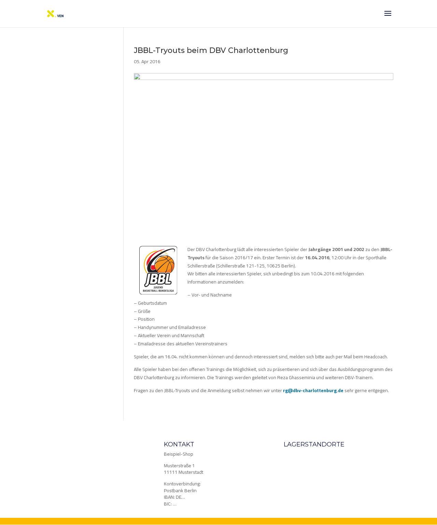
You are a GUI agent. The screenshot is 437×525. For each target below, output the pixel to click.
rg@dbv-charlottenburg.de (313, 390)
